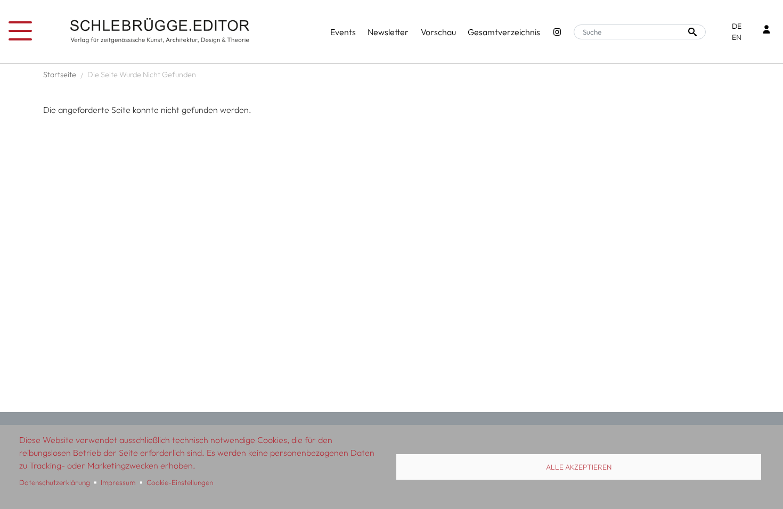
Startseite (59, 74)
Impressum (118, 482)
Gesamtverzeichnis (504, 32)
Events (343, 32)
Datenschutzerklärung (54, 482)
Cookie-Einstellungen (179, 482)
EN (736, 37)
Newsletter (388, 32)
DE (736, 26)
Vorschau (438, 32)
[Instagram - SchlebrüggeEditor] (557, 32)
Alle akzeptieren (578, 467)
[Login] (766, 30)
